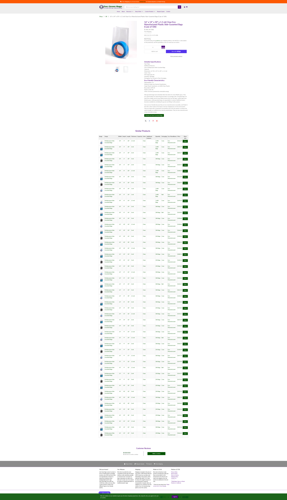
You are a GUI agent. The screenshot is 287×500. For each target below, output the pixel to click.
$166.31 (179, 343)
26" (128, 313)
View (185, 141)
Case (163, 140)
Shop (101, 16)
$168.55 (179, 170)
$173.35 (179, 379)
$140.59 (179, 296)
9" (124, 331)
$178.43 (179, 302)
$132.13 (179, 331)
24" (128, 164)
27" (128, 355)
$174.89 (179, 266)
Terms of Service (175, 475)
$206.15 (179, 242)
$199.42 (179, 200)
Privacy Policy (174, 472)
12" (120, 224)
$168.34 (179, 325)
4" (124, 140)
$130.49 (179, 349)
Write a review (156, 453)
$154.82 (179, 194)
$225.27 (179, 152)
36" (128, 415)
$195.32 (179, 391)
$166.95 (179, 182)
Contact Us (173, 478)
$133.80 (179, 212)
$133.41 (179, 164)
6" (124, 152)
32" (128, 361)
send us (158, 40)
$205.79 (179, 146)
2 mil (132, 146)
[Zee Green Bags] (111, 7)
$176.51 (179, 313)
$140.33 (179, 248)
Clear (144, 140)
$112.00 (179, 176)
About (123, 11)
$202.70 (179, 397)
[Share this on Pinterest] (153, 120)
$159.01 (179, 415)
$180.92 (179, 254)
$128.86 (179, 224)
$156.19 (179, 140)
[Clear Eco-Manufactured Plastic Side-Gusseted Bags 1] (121, 42)
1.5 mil (133, 140)
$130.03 (179, 236)
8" (124, 170)
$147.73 (179, 355)
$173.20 (179, 367)
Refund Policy (174, 473)
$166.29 (179, 230)
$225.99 (179, 319)
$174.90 (179, 361)
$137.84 (179, 308)
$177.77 (179, 158)
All (106, 16)
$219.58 (179, 427)
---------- (173, 479)
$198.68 (179, 218)
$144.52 (179, 278)
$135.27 (179, 206)
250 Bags (158, 236)
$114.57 (179, 373)
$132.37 (179, 385)
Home (118, 11)
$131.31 (179, 337)
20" (128, 140)
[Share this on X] (145, 120)
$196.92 (179, 409)
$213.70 (179, 290)
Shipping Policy (174, 476)
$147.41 (179, 188)
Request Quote (161, 11)
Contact (168, 11)
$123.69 (179, 403)
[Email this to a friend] (156, 120)
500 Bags (158, 158)
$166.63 (179, 421)
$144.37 (179, 284)
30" (128, 242)
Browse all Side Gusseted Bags (154, 115)
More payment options (176, 56)
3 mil (132, 158)
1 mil (132, 188)
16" (120, 385)
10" (120, 140)
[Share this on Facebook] (149, 120)
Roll (163, 194)
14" (120, 313)
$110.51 (179, 272)
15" (120, 331)
